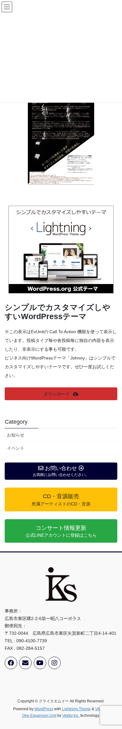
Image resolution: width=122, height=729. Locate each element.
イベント (15, 448)
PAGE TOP (113, 701)
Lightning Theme (76, 709)
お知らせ (15, 434)
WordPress (43, 709)
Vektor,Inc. (70, 715)
